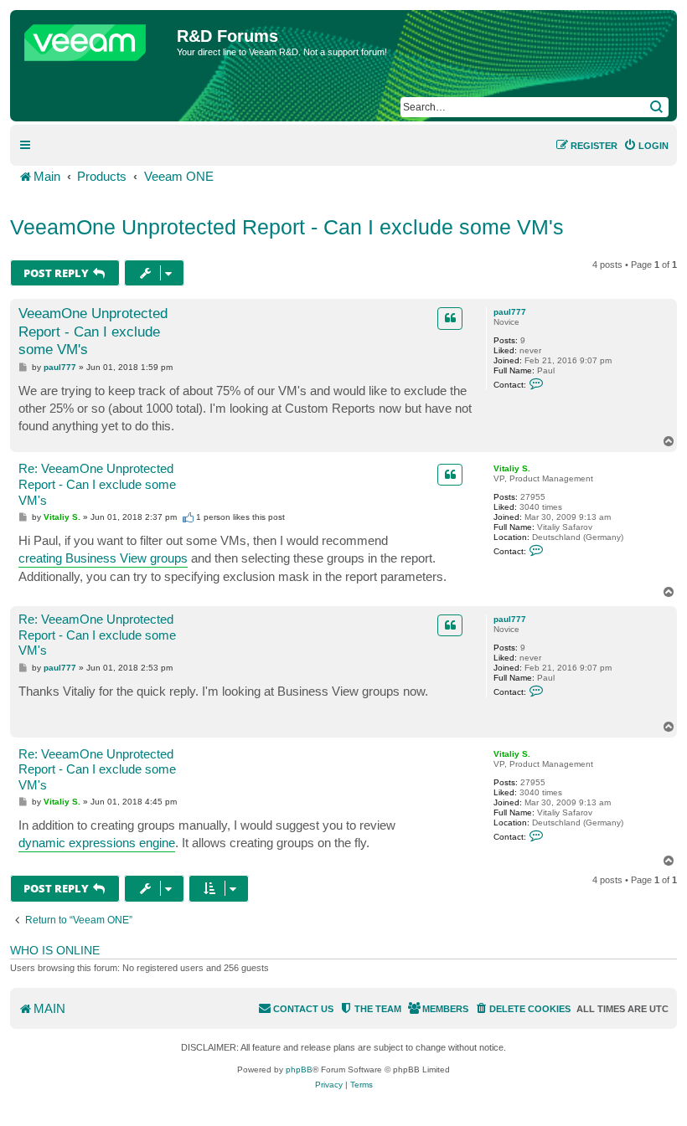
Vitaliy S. (511, 468)
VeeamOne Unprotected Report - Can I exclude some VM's (287, 227)
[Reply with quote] (449, 318)
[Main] (95, 38)
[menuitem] (646, 146)
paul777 (509, 311)
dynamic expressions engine (96, 843)
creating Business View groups (103, 558)
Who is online (55, 950)
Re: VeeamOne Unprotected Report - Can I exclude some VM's (97, 484)
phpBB (299, 1069)
